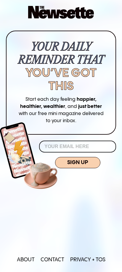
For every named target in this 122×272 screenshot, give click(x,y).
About (26, 259)
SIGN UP (77, 162)
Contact (52, 259)
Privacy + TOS (87, 259)
